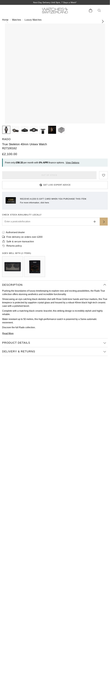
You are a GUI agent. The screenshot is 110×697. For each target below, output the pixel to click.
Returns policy (14, 246)
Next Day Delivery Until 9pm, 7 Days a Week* (55, 2)
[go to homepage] (55, 10)
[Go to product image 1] (6, 130)
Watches (16, 20)
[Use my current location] (95, 222)
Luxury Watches (33, 20)
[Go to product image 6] (52, 130)
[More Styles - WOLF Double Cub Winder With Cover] (12, 266)
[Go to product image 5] (43, 130)
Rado (22, 327)
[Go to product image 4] (34, 130)
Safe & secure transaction (20, 241)
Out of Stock (49, 175)
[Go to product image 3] (25, 130)
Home (5, 20)
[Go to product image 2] (15, 130)
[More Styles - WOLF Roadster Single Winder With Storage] (34, 266)
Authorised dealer (15, 232)
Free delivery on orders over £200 (24, 237)
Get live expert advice (57, 185)
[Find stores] (104, 222)
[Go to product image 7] (61, 130)
